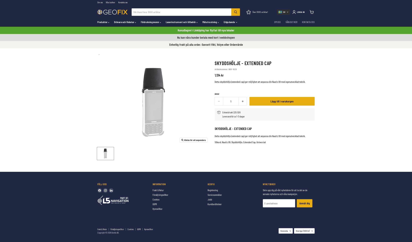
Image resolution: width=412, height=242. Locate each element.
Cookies (156, 199)
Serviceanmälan (215, 194)
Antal (217, 94)
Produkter (102, 22)
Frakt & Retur (158, 190)
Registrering (213, 190)
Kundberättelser (215, 204)
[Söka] (235, 12)
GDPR (155, 204)
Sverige (303, 230)
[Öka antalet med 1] (243, 101)
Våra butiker (110, 2)
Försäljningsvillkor (160, 194)
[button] (283, 12)
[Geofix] (119, 205)
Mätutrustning (210, 22)
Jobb (210, 199)
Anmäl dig (304, 203)
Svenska (284, 230)
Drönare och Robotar (124, 22)
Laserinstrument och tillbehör (181, 22)
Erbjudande (229, 22)
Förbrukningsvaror (150, 22)
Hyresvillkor (157, 208)
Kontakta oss (122, 2)
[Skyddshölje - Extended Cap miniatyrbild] (105, 153)
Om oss (100, 2)
